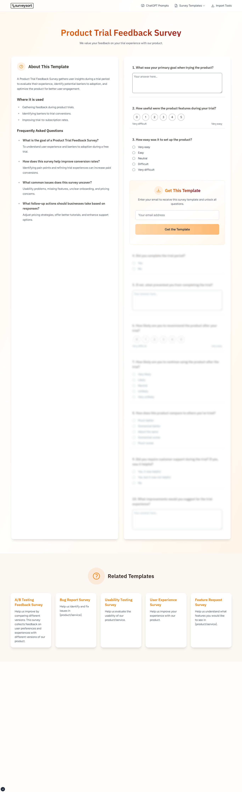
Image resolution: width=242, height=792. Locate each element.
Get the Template (177, 229)
